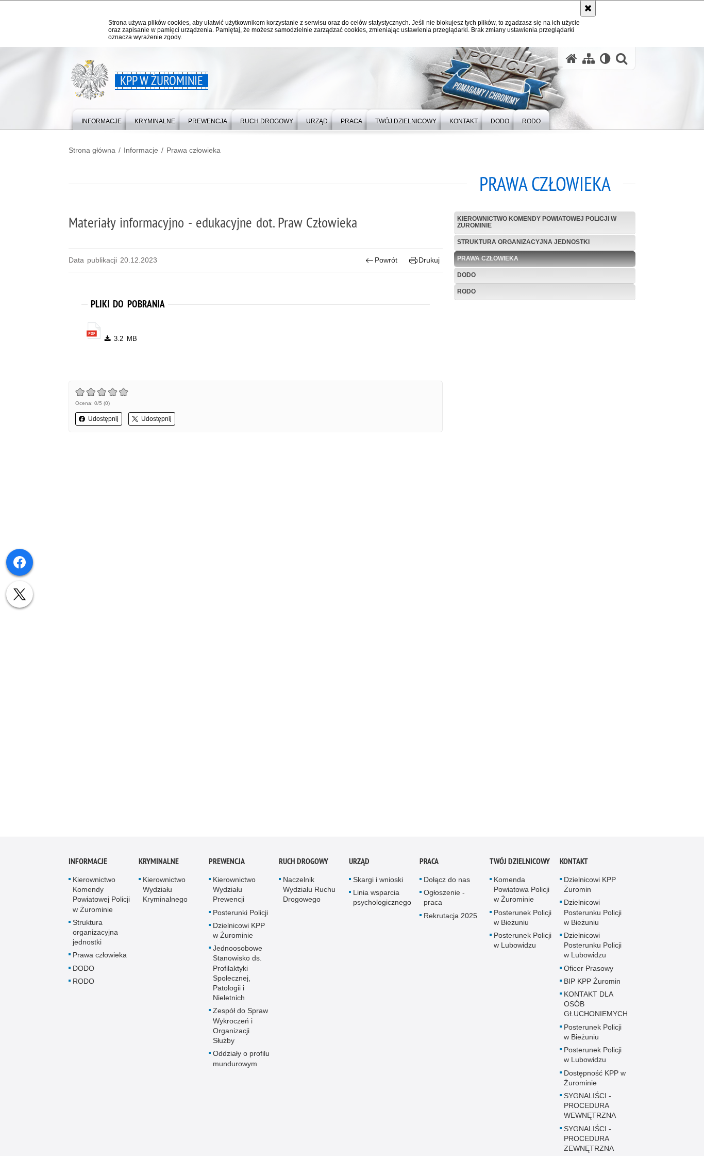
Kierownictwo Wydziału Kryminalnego (165, 892)
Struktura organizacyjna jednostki (523, 242)
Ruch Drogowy (303, 864)
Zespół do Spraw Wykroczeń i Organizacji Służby (240, 1029)
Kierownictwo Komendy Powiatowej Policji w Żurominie (536, 222)
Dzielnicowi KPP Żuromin (590, 887)
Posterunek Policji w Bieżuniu (522, 920)
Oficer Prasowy (588, 971)
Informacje (141, 150)
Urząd (359, 864)
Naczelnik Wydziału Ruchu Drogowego (309, 892)
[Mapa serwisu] (588, 58)
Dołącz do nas (447, 882)
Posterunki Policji (240, 915)
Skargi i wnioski (378, 882)
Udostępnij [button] (103, 418)
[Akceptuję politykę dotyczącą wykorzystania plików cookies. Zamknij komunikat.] (588, 8)
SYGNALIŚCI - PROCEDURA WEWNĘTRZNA (590, 1108)
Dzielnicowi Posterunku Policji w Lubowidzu (593, 948)
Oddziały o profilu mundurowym (241, 1061)
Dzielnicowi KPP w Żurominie (239, 933)
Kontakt (574, 864)
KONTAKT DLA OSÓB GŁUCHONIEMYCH (596, 1007)
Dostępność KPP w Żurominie (595, 1080)
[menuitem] (102, 119)
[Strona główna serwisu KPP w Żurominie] (571, 58)
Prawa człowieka (193, 150)
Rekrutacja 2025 (450, 918)
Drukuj (429, 260)
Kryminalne (159, 864)
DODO (466, 275)
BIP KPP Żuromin (592, 984)
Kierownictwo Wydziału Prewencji (234, 892)
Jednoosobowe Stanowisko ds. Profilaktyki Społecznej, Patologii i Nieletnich (237, 976)
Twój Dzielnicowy (520, 864)
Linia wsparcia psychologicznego (382, 900)
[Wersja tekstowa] (605, 58)
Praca (429, 864)
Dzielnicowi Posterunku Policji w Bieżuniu (593, 915)
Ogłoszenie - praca (444, 900)
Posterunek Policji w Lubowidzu (522, 943)
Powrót (386, 260)
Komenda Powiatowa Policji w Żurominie (521, 892)
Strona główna (92, 150)
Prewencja (227, 864)
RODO (466, 291)
